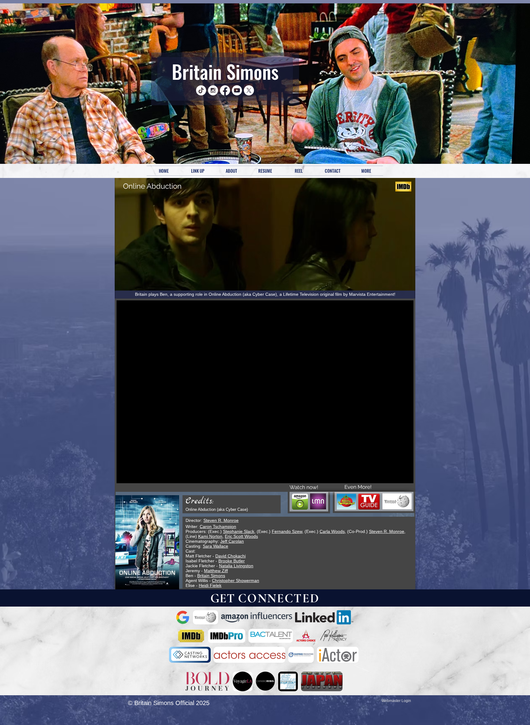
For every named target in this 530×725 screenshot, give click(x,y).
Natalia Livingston (236, 565)
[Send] (173, 90)
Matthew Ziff (216, 570)
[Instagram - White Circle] (213, 90)
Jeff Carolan (232, 541)
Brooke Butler (231, 560)
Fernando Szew (287, 531)
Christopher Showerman (235, 580)
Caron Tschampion (218, 526)
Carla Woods (332, 531)
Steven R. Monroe (221, 520)
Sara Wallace (215, 546)
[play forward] (346, 617)
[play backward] (183, 617)
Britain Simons (225, 71)
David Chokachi (230, 555)
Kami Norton (210, 536)
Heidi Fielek (210, 585)
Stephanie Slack (238, 531)
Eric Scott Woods (241, 536)
